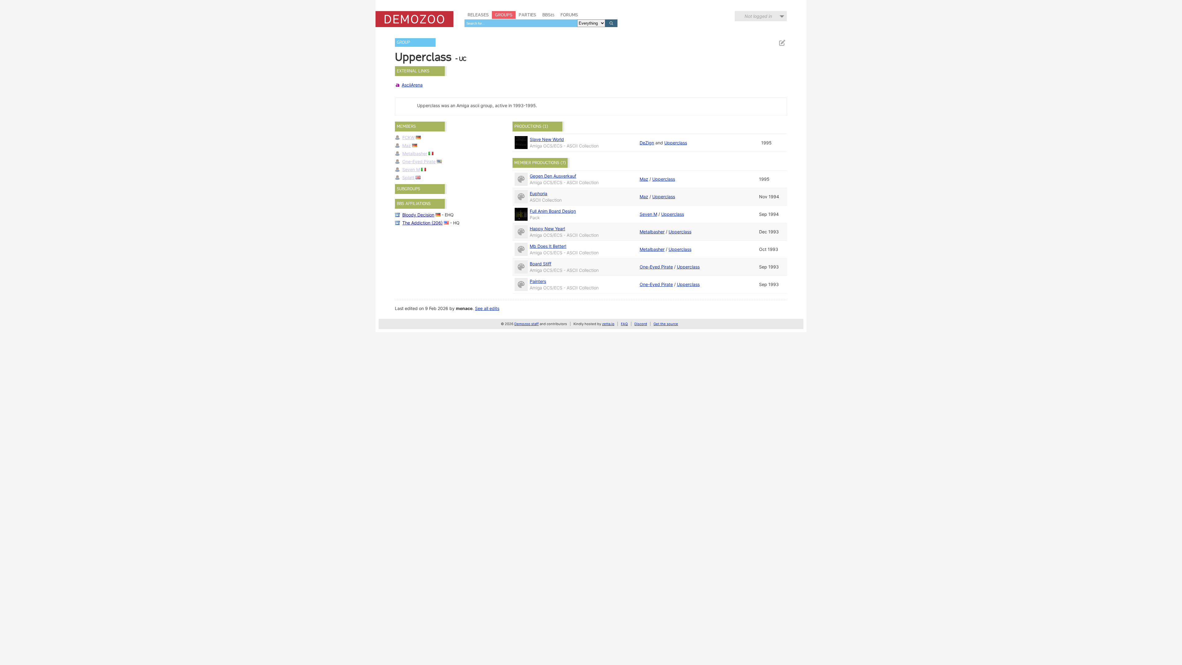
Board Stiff (540, 263)
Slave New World (547, 139)
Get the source (665, 324)
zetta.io (608, 324)
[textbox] (520, 23)
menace (464, 308)
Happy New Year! (547, 228)
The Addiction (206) (422, 222)
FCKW (408, 137)
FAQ (624, 324)
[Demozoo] (414, 19)
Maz (406, 145)
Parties (527, 15)
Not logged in (758, 16)
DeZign (647, 142)
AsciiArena (412, 84)
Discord (640, 324)
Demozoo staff (526, 324)
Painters (538, 281)
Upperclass (675, 142)
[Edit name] (782, 42)
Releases (478, 15)
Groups (504, 15)
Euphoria (538, 193)
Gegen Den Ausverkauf (553, 176)
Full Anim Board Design (553, 211)
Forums (569, 15)
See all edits (487, 308)
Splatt (408, 177)
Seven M (411, 169)
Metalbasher (414, 153)
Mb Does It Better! (548, 246)
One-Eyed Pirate (419, 161)
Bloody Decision (418, 214)
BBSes (548, 15)
